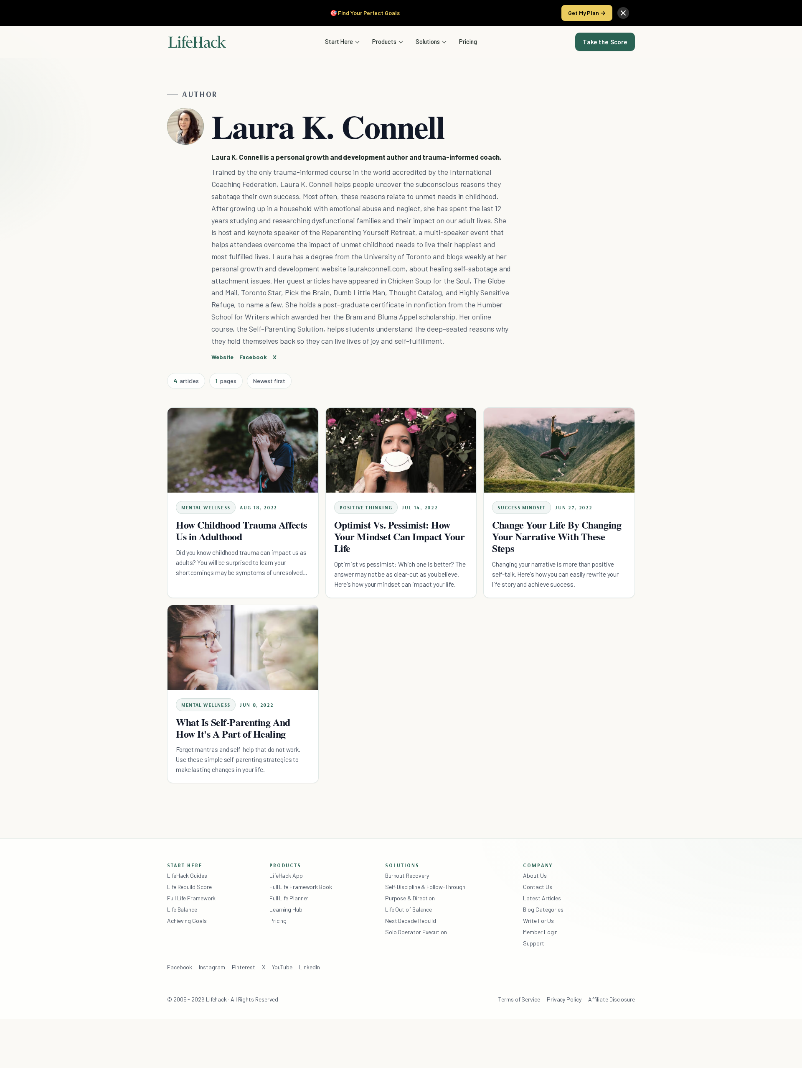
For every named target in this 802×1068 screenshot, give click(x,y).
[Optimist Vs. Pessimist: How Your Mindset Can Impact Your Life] (401, 450)
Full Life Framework (191, 898)
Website (222, 356)
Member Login (540, 931)
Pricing (468, 41)
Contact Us (537, 886)
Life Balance (182, 909)
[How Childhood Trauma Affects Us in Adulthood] (243, 450)
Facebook (179, 967)
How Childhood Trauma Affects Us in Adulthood (241, 530)
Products (384, 41)
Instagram (212, 967)
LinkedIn (309, 967)
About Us (534, 875)
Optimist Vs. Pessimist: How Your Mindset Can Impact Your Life (399, 536)
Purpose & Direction (410, 898)
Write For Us (538, 920)
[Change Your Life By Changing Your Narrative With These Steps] (559, 450)
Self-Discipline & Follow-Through (425, 886)
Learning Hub (285, 909)
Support (533, 943)
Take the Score (605, 42)
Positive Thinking (366, 507)
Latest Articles (542, 898)
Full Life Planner (289, 898)
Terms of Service (519, 999)
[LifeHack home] (197, 41)
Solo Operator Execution (416, 931)
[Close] (623, 13)
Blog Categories (543, 909)
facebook (252, 356)
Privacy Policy (564, 999)
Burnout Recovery (407, 875)
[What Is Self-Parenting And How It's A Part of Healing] (243, 647)
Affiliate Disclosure (611, 999)
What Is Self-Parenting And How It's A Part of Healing (233, 728)
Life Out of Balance (408, 909)
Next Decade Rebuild (410, 920)
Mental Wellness (205, 507)
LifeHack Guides (187, 875)
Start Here (339, 41)
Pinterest (243, 967)
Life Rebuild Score (189, 886)
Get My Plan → (587, 12)
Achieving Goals (187, 920)
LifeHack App (286, 875)
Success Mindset (521, 507)
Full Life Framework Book (300, 886)
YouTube (282, 967)
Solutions (428, 41)
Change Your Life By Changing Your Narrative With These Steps (556, 536)
